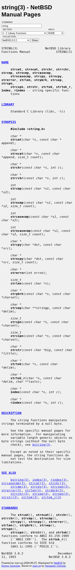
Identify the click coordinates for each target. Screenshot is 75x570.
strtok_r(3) (52, 497)
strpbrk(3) (54, 490)
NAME (5, 62)
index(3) (39, 480)
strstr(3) (9, 497)
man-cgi (36, 566)
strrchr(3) (20, 494)
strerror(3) (11, 490)
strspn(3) (60, 494)
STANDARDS (9, 508)
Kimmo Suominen (10, 566)
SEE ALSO (8, 473)
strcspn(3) (60, 486)
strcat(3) (37, 483)
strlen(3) (33, 490)
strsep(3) (40, 494)
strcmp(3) (19, 486)
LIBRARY (7, 104)
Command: (8, 22)
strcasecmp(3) (13, 483)
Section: (8, 29)
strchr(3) (57, 483)
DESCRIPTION (11, 413)
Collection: (9, 36)
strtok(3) (29, 497)
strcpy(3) (39, 486)
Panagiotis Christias (55, 566)
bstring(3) (41, 444)
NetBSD (58, 563)
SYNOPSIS (8, 122)
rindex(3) (59, 480)
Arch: (53, 29)
